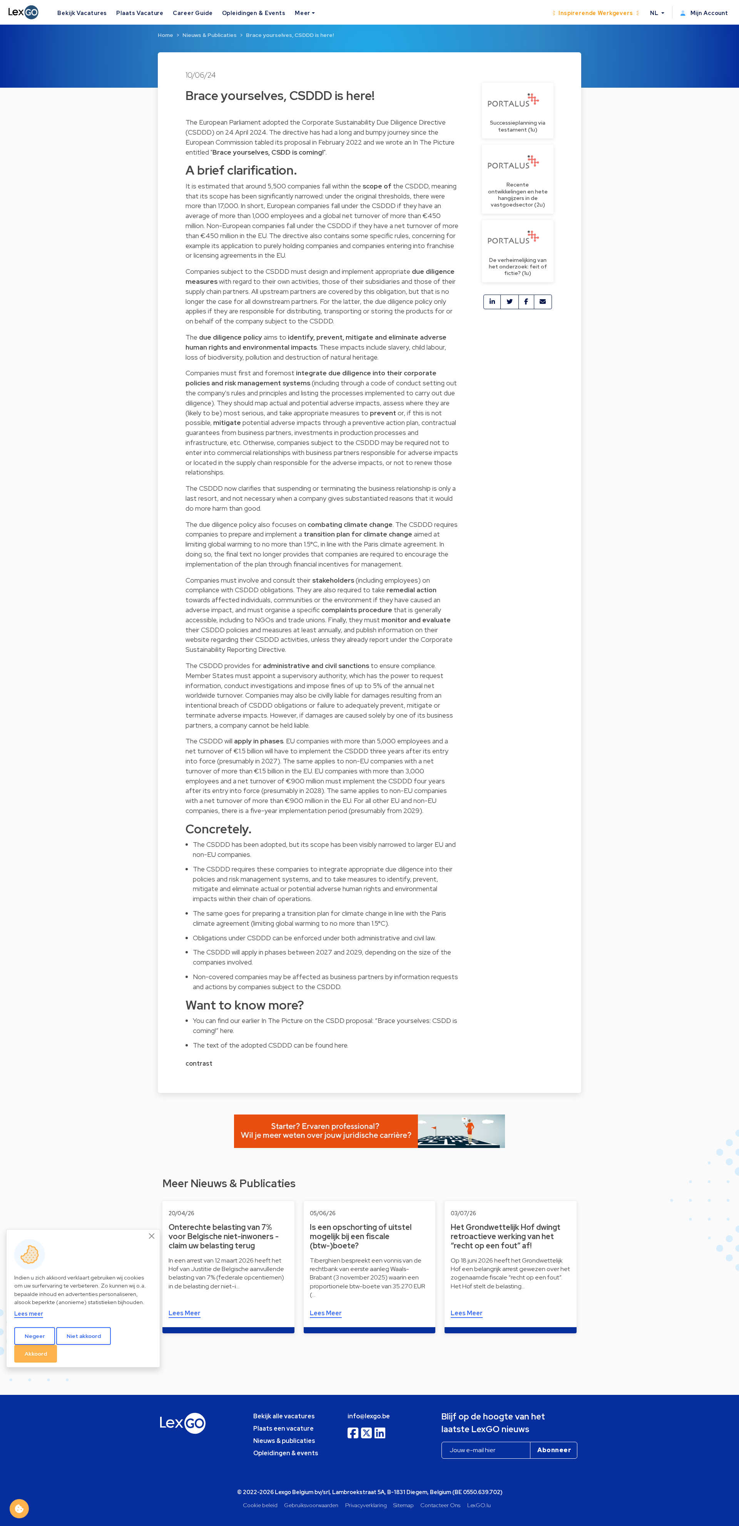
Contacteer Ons (440, 1505)
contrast (199, 1064)
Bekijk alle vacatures (284, 1416)
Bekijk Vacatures (82, 13)
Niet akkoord (84, 1335)
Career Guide (192, 13)
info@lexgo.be (369, 1416)
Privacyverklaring (366, 1505)
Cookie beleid (260, 1505)
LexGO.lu (479, 1505)
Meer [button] (302, 13)
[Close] (152, 1236)
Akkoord (36, 1353)
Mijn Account (708, 13)
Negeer (35, 1335)
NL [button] (655, 13)
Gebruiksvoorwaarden (311, 1505)
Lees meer (28, 1313)
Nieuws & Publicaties (209, 35)
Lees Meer (185, 1313)
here (226, 1030)
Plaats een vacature (283, 1428)
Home (165, 35)
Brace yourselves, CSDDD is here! (290, 35)
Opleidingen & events (285, 1453)
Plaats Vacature (140, 13)
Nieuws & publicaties (284, 1441)
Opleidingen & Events (254, 13)
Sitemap (403, 1505)
